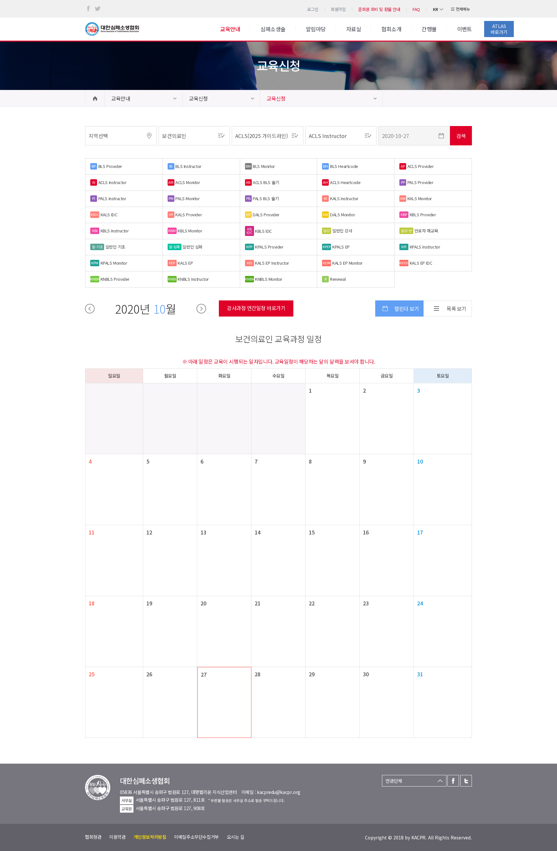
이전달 (89, 308)
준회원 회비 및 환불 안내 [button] (379, 9)
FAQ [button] (416, 9)
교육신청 (198, 98)
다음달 (201, 308)
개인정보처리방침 (150, 837)
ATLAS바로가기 (499, 29)
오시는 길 (235, 837)
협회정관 (93, 837)
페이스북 (88, 8)
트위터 (97, 8)
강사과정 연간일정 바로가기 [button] (256, 308)
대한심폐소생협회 (112, 29)
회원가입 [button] (338, 9)
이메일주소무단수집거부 (196, 837)
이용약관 (117, 837)
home (95, 98)
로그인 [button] (312, 9)
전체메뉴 (463, 9)
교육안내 (120, 98)
